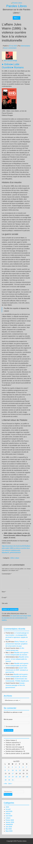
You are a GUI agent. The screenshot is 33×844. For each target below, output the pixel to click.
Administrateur (25, 46)
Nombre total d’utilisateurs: (14, 751)
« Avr (5, 783)
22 (5, 777)
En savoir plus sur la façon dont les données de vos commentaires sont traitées (16, 618)
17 (13, 773)
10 (13, 770)
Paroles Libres (16, 6)
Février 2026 (10, 820)
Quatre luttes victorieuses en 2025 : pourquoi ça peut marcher (17, 670)
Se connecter (8, 730)
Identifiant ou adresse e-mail (13, 712)
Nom (4, 591)
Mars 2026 (9, 831)
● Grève (6, 64)
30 (9, 780)
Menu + (16, 18)
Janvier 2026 (10, 822)
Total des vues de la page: (14, 747)
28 (27, 777)
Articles (8, 813)
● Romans (18, 67)
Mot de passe (8, 719)
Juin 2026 (9, 826)
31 (13, 780)
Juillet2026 (9, 824)
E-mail (4, 597)
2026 (12, 558)
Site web (5, 603)
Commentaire (7, 574)
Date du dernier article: (13, 753)
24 (13, 777)
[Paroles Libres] (16, 3)
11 (16, 770)
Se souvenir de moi (12, 726)
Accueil (8, 809)
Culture (16, 558)
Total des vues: (11, 745)
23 (9, 777)
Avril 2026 (9, 816)
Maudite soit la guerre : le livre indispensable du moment (17, 659)
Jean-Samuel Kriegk (10, 60)
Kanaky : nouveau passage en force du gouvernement (15, 685)
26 (20, 777)
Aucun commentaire (9, 48)
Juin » (10, 783)
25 (16, 777)
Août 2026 (9, 811)
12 (20, 770)
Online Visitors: (11, 740)
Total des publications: (13, 749)
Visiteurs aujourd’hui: (13, 742)
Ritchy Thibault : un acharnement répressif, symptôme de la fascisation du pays (16, 644)
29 (5, 780)
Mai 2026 (9, 829)
